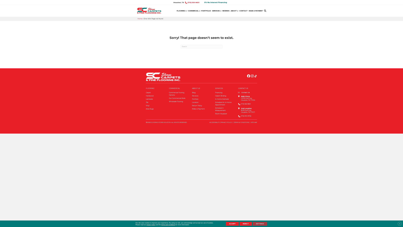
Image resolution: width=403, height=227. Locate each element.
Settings (260, 224)
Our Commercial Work (177, 98)
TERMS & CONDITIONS (241, 122)
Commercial (193, 11)
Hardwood (150, 96)
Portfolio (206, 11)
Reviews (226, 11)
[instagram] (252, 76)
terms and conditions (168, 225)
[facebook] (249, 76)
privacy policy (151, 225)
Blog (194, 93)
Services (216, 11)
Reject (246, 224)
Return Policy (197, 106)
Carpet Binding (220, 96)
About (234, 11)
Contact (243, 11)
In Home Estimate (222, 99)
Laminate (149, 99)
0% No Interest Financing (215, 2)
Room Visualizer (221, 114)
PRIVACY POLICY (226, 122)
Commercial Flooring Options (176, 94)
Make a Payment (256, 11)
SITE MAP (254, 122)
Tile (147, 102)
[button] (186, 11)
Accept (232, 224)
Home (139, 19)
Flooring (181, 11)
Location (195, 102)
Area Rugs (150, 109)
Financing (218, 93)
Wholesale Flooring (176, 101)
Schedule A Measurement (220, 109)
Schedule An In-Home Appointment (223, 103)
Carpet (148, 93)
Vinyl (147, 106)
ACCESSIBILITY (214, 122)
